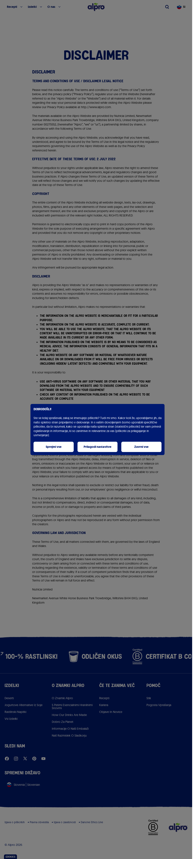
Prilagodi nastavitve (97, 447)
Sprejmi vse (54, 447)
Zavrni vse (141, 447)
